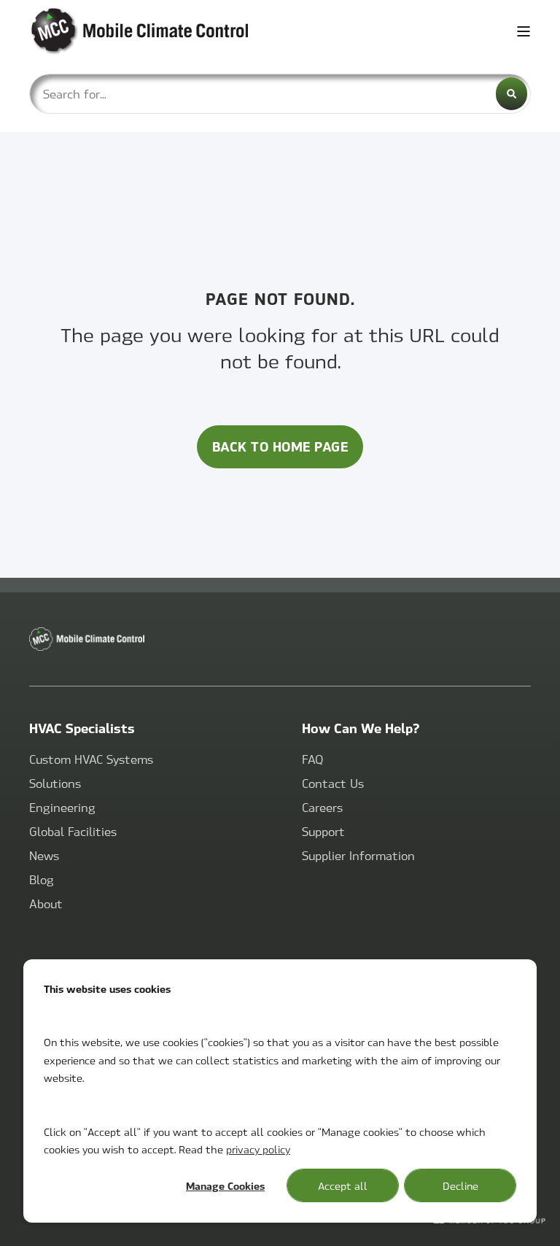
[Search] (511, 93)
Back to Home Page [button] (280, 446)
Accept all (343, 1185)
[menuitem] (91, 760)
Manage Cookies (225, 1185)
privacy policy (258, 1149)
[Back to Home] (116, 31)
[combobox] (280, 94)
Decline (460, 1185)
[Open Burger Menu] (523, 31)
